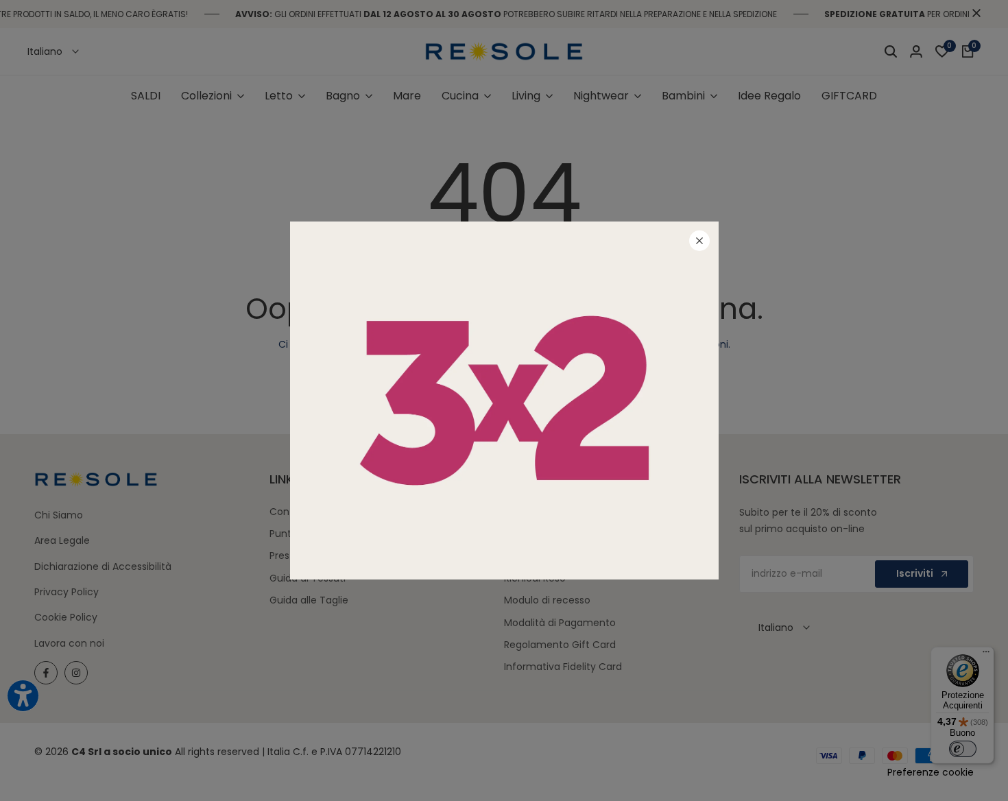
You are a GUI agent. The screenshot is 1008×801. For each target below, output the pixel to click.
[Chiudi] (699, 240)
